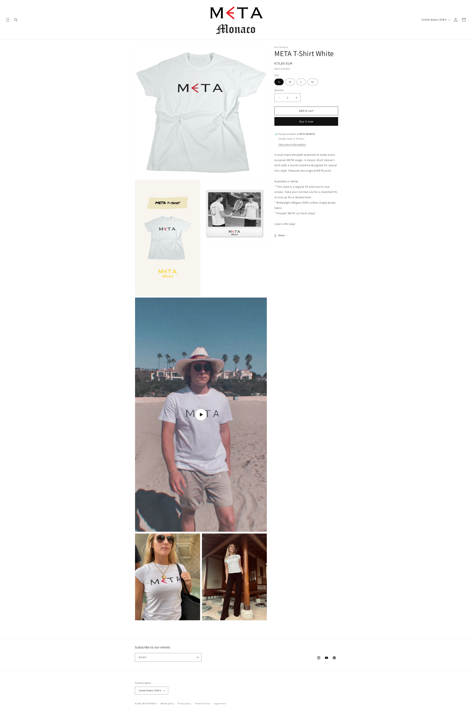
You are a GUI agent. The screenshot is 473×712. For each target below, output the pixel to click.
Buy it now (306, 121)
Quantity (279, 90)
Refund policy (167, 703)
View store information (292, 144)
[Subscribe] (197, 657)
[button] (8, 20)
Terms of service (202, 703)
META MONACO (149, 703)
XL (312, 82)
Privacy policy (184, 703)
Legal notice (220, 703)
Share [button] (281, 235)
